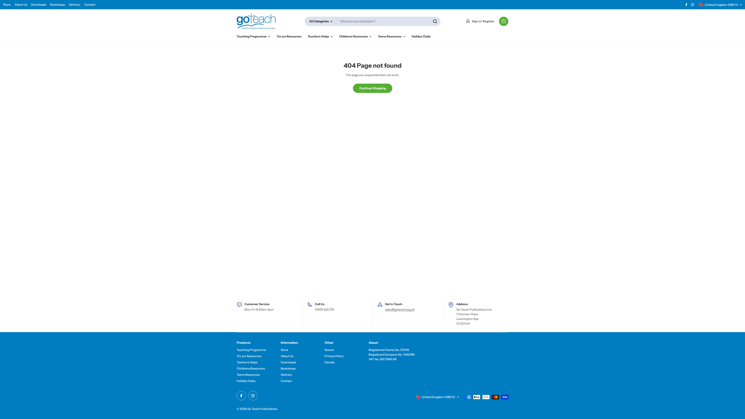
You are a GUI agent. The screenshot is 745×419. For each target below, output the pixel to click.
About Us (21, 4)
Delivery (74, 4)
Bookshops (57, 4)
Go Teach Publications (262, 409)
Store (7, 4)
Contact (89, 4)
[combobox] (372, 21)
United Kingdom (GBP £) (721, 5)
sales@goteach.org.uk (400, 309)
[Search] (435, 21)
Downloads (38, 4)
